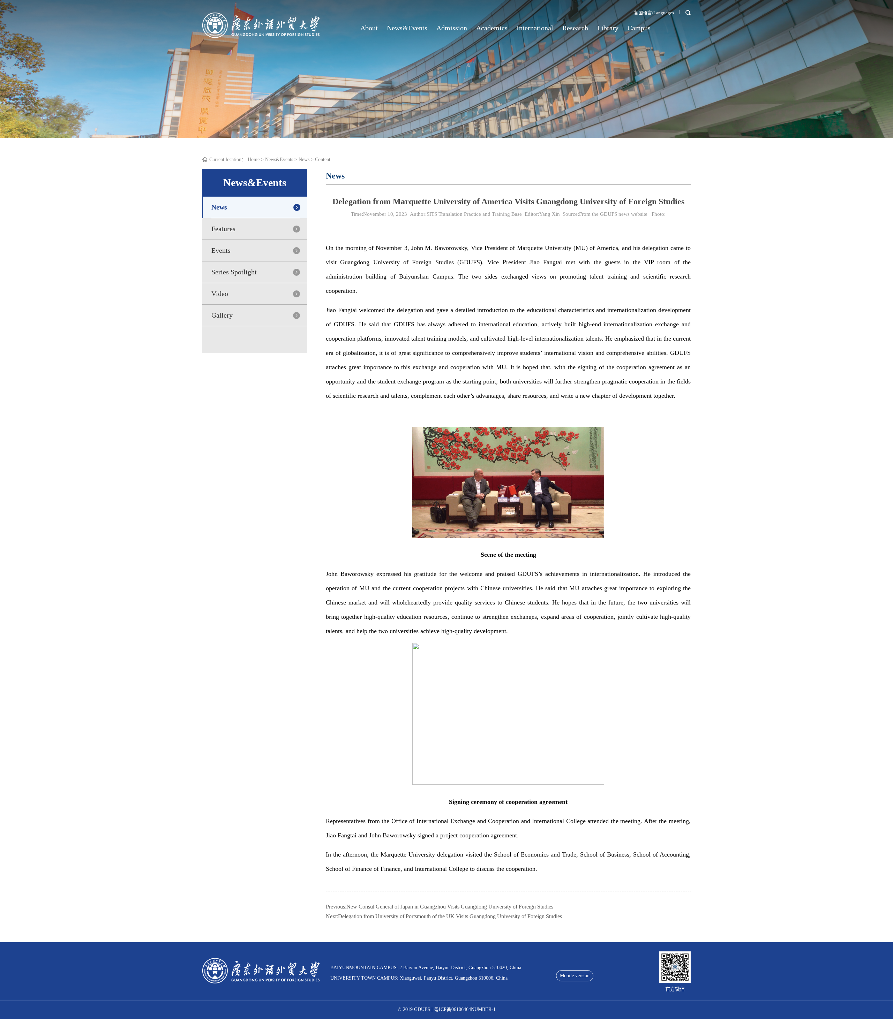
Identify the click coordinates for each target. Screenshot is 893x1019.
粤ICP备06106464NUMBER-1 (465, 1009)
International (535, 28)
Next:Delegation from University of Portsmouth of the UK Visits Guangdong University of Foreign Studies (444, 916)
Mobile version (575, 975)
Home (254, 159)
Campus (639, 28)
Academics (492, 28)
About (369, 28)
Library (607, 28)
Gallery (222, 315)
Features (223, 229)
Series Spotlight (234, 272)
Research (575, 28)
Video (219, 293)
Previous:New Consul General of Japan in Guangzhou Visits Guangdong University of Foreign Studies (439, 907)
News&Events (407, 28)
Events (221, 250)
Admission (451, 28)
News (304, 159)
